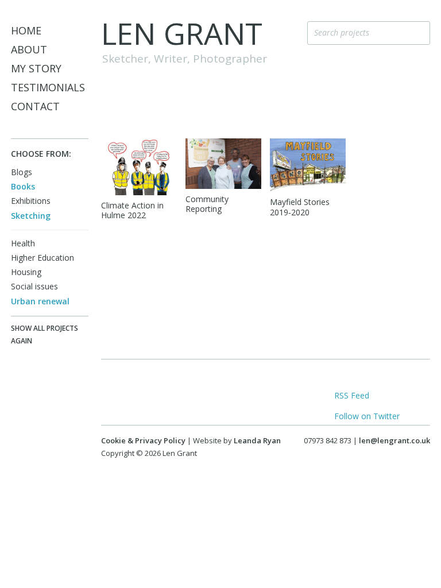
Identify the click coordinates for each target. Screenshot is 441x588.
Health (23, 243)
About (29, 49)
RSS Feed (351, 395)
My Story (36, 68)
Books (23, 186)
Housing (26, 271)
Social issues (34, 286)
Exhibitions (31, 200)
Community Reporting (207, 204)
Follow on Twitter (367, 416)
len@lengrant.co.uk (394, 440)
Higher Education (42, 257)
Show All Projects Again (44, 334)
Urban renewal (40, 301)
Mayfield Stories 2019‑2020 (300, 207)
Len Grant (181, 33)
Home (26, 30)
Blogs (21, 172)
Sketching (31, 215)
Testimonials (48, 87)
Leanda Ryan (257, 440)
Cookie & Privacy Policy (143, 440)
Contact (35, 106)
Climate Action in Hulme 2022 (132, 210)
